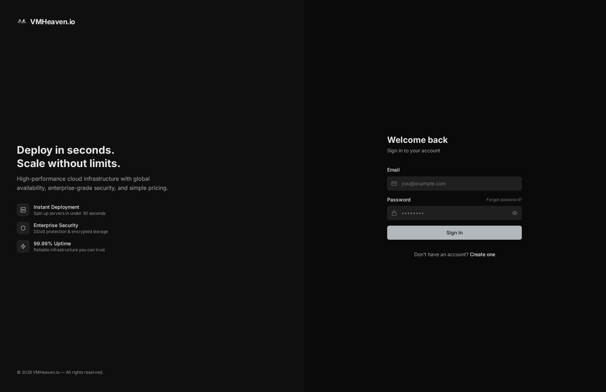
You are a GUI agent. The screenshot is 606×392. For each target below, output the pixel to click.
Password (399, 199)
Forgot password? (504, 199)
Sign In (454, 232)
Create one (482, 254)
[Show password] (515, 213)
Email (393, 170)
